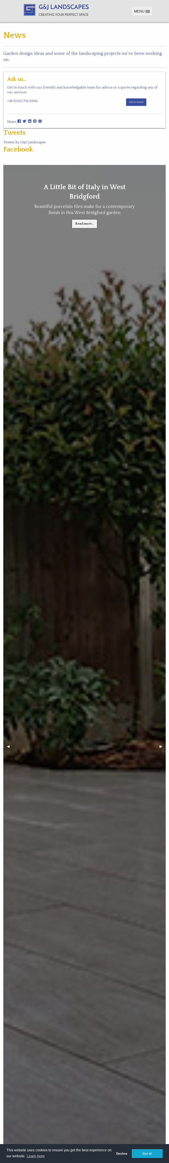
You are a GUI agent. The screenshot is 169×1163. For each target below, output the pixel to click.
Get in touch (136, 102)
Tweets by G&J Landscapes (24, 142)
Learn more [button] (36, 1156)
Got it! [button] (147, 1153)
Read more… (84, 223)
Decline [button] (121, 1153)
